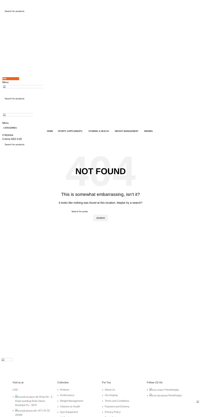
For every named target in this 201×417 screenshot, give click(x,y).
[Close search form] (4, 4)
